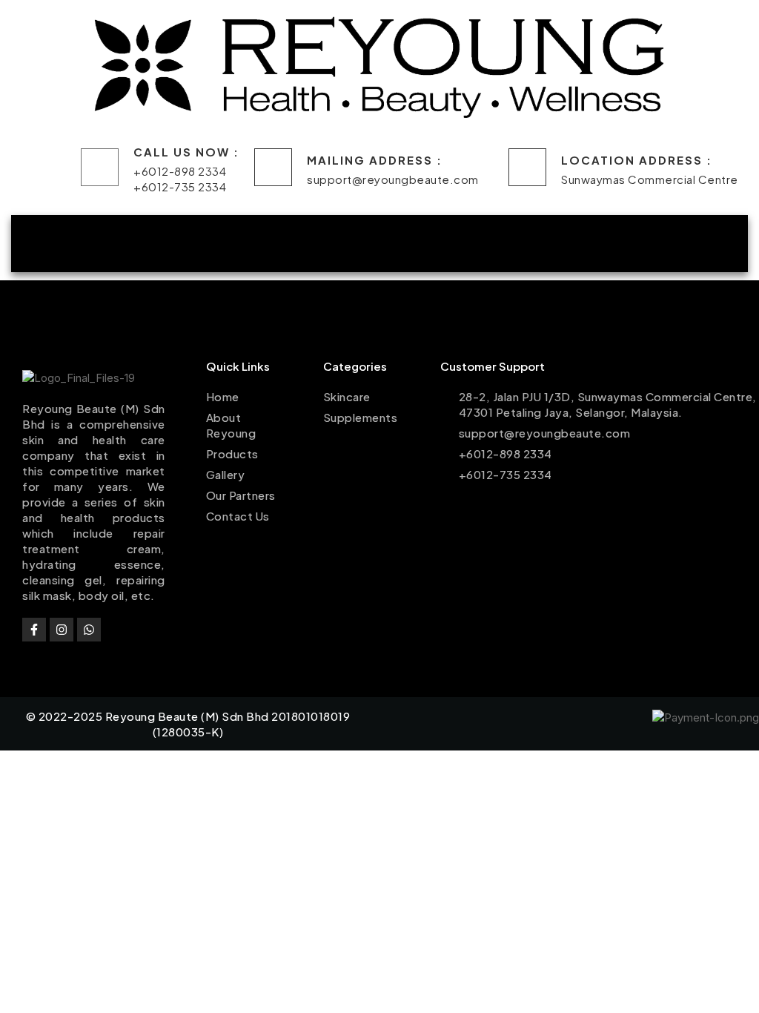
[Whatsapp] (89, 629)
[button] (200, 243)
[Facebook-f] (34, 629)
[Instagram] (61, 629)
